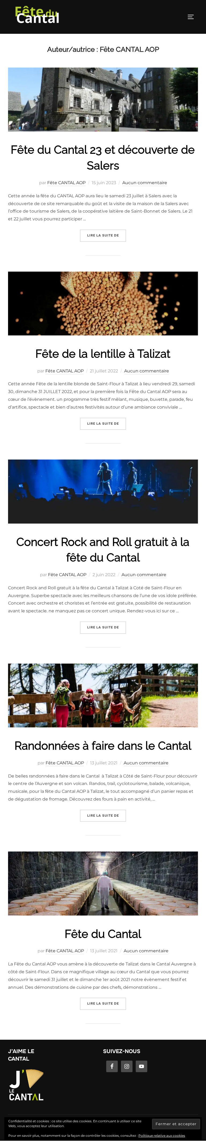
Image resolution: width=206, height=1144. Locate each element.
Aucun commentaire (144, 182)
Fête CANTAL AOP (66, 182)
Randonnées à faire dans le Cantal (102, 745)
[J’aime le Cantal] (26, 1100)
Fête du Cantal (103, 934)
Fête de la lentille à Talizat (102, 353)
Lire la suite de (106, 235)
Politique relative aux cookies (161, 1136)
